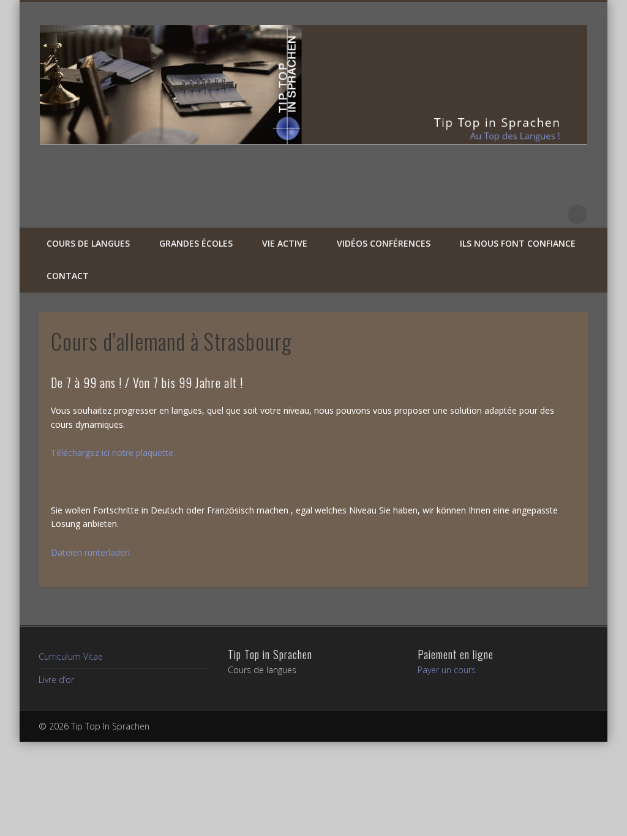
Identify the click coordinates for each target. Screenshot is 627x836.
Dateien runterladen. (91, 552)
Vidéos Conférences (383, 243)
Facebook (526, 214)
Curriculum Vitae (71, 656)
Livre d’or (56, 679)
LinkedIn (552, 214)
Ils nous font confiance (518, 243)
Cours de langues (88, 243)
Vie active (284, 243)
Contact (68, 276)
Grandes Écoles (196, 243)
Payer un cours (447, 670)
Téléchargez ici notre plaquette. (113, 452)
